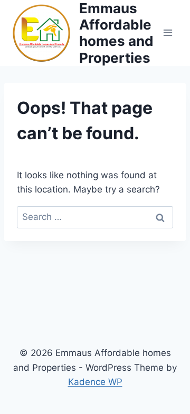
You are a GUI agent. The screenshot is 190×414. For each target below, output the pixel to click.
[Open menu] (167, 33)
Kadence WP (95, 382)
